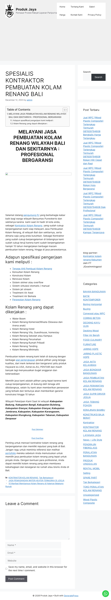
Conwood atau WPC (94, 313)
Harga (62, 15)
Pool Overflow (37, 438)
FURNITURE (89, 344)
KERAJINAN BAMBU (94, 410)
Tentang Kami (77, 6)
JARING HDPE (90, 349)
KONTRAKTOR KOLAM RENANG (23, 477)
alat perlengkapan (25, 360)
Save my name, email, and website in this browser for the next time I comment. (37, 569)
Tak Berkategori (46, 477)
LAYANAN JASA (92, 435)
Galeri (92, 6)
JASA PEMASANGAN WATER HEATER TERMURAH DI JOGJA (36, 480)
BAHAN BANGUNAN (94, 291)
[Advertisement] (55, 42)
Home (62, 6)
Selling (86, 473)
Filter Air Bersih (91, 335)
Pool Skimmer (37, 429)
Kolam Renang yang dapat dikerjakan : (31, 123)
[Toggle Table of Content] (64, 110)
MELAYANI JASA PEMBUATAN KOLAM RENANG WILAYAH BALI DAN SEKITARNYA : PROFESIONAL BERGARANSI (37, 116)
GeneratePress (71, 595)
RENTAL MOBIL (91, 468)
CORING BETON (91, 318)
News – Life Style (92, 440)
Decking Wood (91, 330)
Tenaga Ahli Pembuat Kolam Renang (32, 268)
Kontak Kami (76, 15)
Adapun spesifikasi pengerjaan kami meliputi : (33, 120)
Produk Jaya (26, 9)
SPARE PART (90, 477)
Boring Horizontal (92, 304)
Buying (86, 309)
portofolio (10, 453)
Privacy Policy (94, 15)
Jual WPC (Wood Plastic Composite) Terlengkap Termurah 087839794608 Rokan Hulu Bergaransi (93, 178)
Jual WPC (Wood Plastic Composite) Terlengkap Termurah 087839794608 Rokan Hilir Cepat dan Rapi (93, 153)
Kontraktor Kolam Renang (29, 225)
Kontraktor (88, 422)
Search (87, 72)
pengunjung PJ (31, 215)
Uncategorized (91, 495)
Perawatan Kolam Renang (26, 299)
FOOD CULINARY (92, 340)
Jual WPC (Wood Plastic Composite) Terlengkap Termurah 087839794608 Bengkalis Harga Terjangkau (93, 128)
